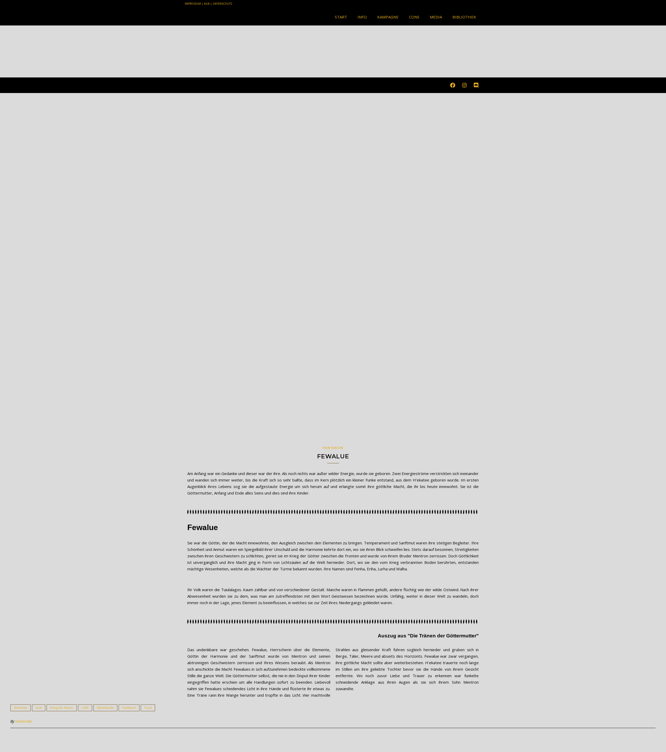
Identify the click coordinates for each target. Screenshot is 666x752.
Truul (148, 707)
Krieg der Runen (61, 707)
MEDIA (436, 16)
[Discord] (476, 85)
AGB (207, 3)
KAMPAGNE (388, 16)
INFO (362, 16)
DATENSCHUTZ (222, 3)
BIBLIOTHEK (464, 16)
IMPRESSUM (193, 3)
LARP (85, 707)
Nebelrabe (23, 721)
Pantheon (333, 448)
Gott (38, 707)
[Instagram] (464, 85)
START (341, 16)
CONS (414, 16)
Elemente (20, 707)
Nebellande (105, 707)
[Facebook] (452, 85)
